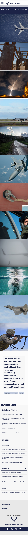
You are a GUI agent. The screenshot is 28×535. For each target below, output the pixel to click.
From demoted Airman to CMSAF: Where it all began (12, 414)
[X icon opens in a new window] (12, 529)
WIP (12, 393)
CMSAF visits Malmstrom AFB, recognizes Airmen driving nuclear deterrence (13, 419)
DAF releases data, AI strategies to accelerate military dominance (12, 458)
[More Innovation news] (25, 440)
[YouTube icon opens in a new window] (20, 529)
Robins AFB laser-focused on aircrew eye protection (12, 462)
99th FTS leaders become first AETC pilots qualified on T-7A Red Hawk (13, 482)
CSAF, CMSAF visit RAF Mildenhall (8, 428)
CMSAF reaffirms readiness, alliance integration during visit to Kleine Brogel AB (14, 424)
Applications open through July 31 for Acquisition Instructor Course (13, 493)
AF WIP (16, 393)
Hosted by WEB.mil (14, 533)
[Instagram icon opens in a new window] (16, 529)
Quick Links (6, 504)
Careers (5, 508)
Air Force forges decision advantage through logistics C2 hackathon (13, 488)
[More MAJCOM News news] (25, 468)
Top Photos (21, 393)
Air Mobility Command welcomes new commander (11, 472)
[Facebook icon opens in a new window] (8, 529)
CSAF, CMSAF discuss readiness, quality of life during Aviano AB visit (13, 433)
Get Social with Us (14, 515)
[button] (2, 3)
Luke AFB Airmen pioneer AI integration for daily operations (13, 449)
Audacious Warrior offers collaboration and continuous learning (12, 477)
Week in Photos (7, 393)
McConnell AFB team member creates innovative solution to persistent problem (13, 444)
